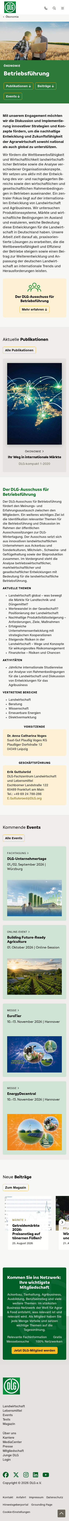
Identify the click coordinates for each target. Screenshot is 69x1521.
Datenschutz (54, 1497)
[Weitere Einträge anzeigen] (62, 1222)
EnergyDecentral (21, 1093)
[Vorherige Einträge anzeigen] (7, 1222)
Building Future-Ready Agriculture (26, 939)
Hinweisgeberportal (15, 1505)
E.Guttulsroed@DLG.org (24, 798)
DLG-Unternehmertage (26, 858)
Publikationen (17, 86)
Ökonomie (12, 16)
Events (11, 96)
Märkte (18, 1220)
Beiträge (44, 86)
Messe (12, 1010)
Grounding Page (41, 1505)
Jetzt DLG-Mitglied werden (34, 1350)
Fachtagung (17, 853)
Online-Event (17, 932)
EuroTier (14, 1015)
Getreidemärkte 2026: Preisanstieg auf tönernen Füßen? (27, 1231)
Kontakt (8, 1497)
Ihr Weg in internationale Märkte (34, 457)
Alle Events (13, 838)
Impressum (36, 1497)
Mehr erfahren (33, 309)
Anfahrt (21, 1497)
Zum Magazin (15, 1187)
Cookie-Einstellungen (16, 1512)
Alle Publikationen (19, 350)
